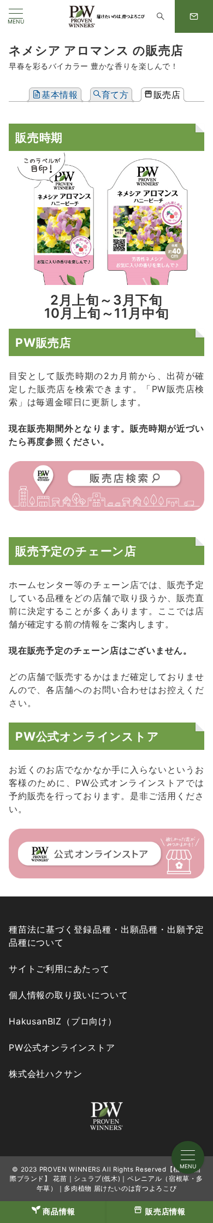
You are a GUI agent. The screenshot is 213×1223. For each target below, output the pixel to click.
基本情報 (60, 94)
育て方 (115, 94)
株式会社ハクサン (45, 1073)
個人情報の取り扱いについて (68, 994)
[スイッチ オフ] (160, 16)
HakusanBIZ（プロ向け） (63, 1021)
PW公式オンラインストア (62, 1047)
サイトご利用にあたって (59, 968)
